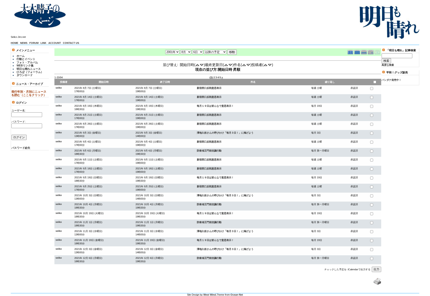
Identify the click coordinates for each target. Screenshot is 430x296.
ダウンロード (25, 75)
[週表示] (364, 51)
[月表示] (357, 51)
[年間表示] (351, 51)
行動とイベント (26, 59)
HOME (14, 43)
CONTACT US (71, 43)
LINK (43, 43)
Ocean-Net (236, 294)
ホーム (21, 55)
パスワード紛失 (20, 147)
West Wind (209, 294)
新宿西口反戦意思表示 (209, 88)
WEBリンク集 (25, 65)
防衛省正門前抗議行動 (209, 150)
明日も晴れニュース (29, 68)
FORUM (34, 43)
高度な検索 (388, 65)
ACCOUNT (54, 43)
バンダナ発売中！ (391, 80)
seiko (59, 87)
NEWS (23, 43)
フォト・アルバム (27, 62)
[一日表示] (371, 51)
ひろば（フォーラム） (30, 72)
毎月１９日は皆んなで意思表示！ (215, 105)
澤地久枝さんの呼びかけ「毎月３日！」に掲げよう (225, 132)
